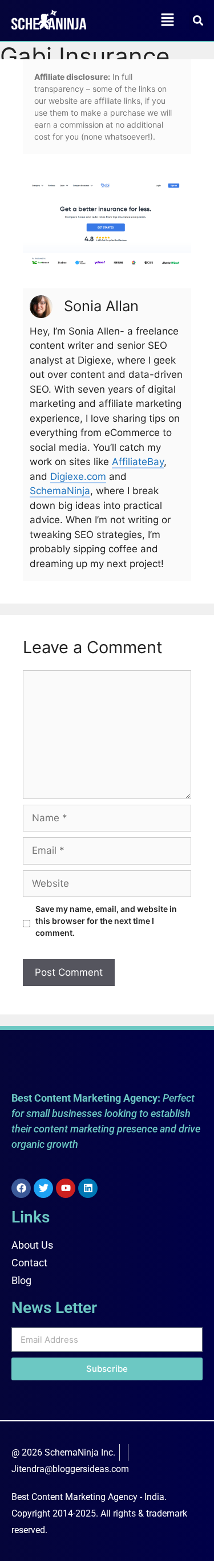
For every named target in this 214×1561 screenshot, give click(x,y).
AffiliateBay (138, 461)
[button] (167, 20)
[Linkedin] (88, 1188)
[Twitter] (43, 1188)
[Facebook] (21, 1188)
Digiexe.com (78, 476)
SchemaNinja (60, 490)
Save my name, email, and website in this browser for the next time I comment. (106, 921)
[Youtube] (65, 1188)
